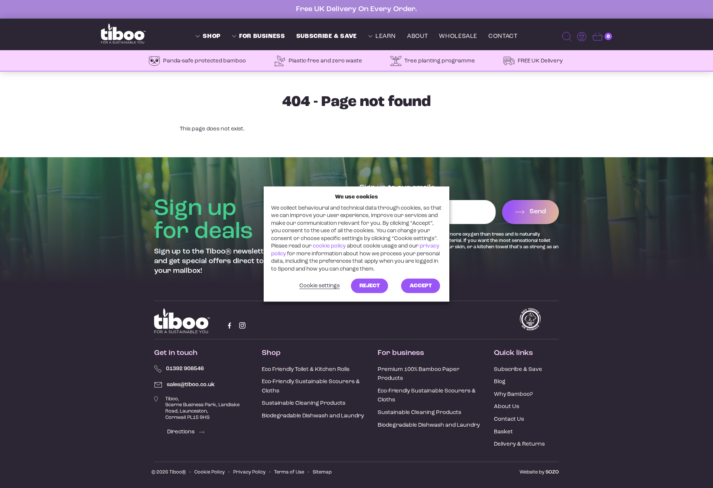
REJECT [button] (369, 286)
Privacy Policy (249, 472)
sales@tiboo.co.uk (191, 385)
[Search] (567, 36)
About (417, 36)
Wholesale (458, 36)
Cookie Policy (209, 472)
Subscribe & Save (326, 36)
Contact (502, 36)
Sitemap (322, 472)
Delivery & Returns (519, 444)
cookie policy (329, 246)
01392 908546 (185, 369)
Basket (503, 432)
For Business (262, 36)
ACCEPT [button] (421, 286)
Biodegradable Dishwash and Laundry (313, 416)
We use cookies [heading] (356, 197)
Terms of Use (289, 472)
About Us (506, 407)
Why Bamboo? (513, 394)
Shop (212, 36)
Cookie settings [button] (319, 286)
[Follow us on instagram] (242, 325)
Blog (499, 382)
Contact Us (509, 419)
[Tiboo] (123, 33)
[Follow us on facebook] (229, 325)
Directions (181, 432)
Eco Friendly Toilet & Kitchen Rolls (305, 369)
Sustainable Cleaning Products (303, 403)
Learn (385, 36)
